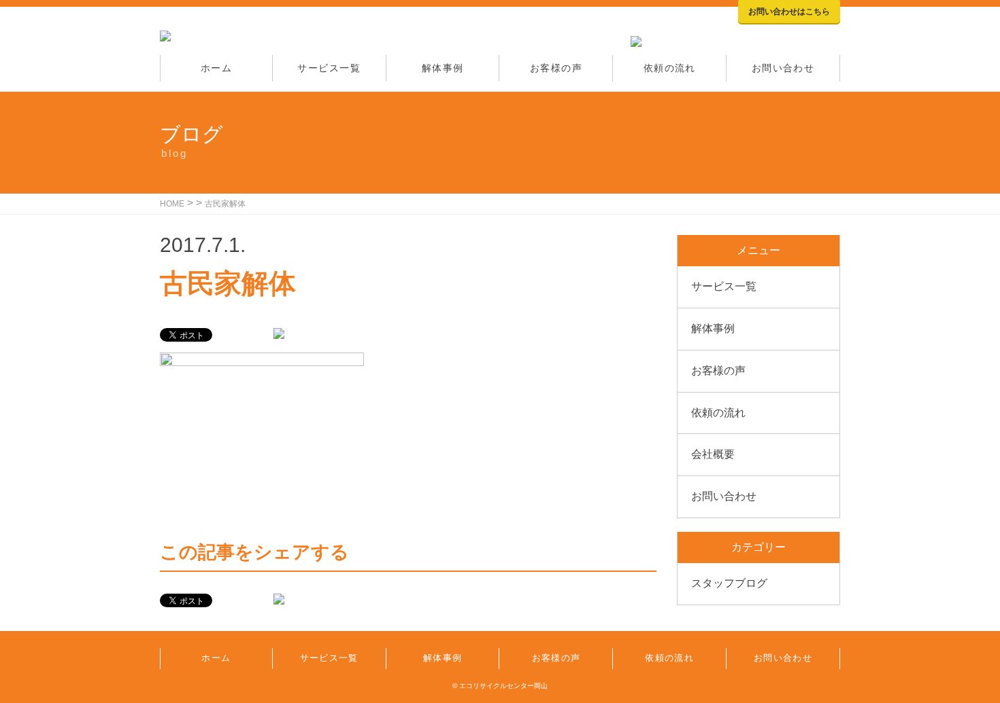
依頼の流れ (670, 67)
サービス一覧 (329, 67)
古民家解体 (225, 204)
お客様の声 (556, 67)
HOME (172, 204)
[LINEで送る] (278, 334)
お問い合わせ (783, 67)
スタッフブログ (729, 583)
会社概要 (713, 454)
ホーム (216, 67)
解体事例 (443, 67)
